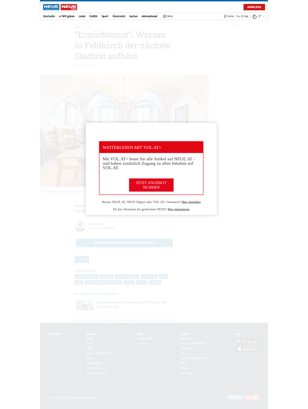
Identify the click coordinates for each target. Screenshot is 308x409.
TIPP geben (68, 16)
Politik (93, 16)
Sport (105, 16)
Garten (133, 16)
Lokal (82, 16)
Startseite (49, 16)
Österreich (119, 16)
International (149, 16)
